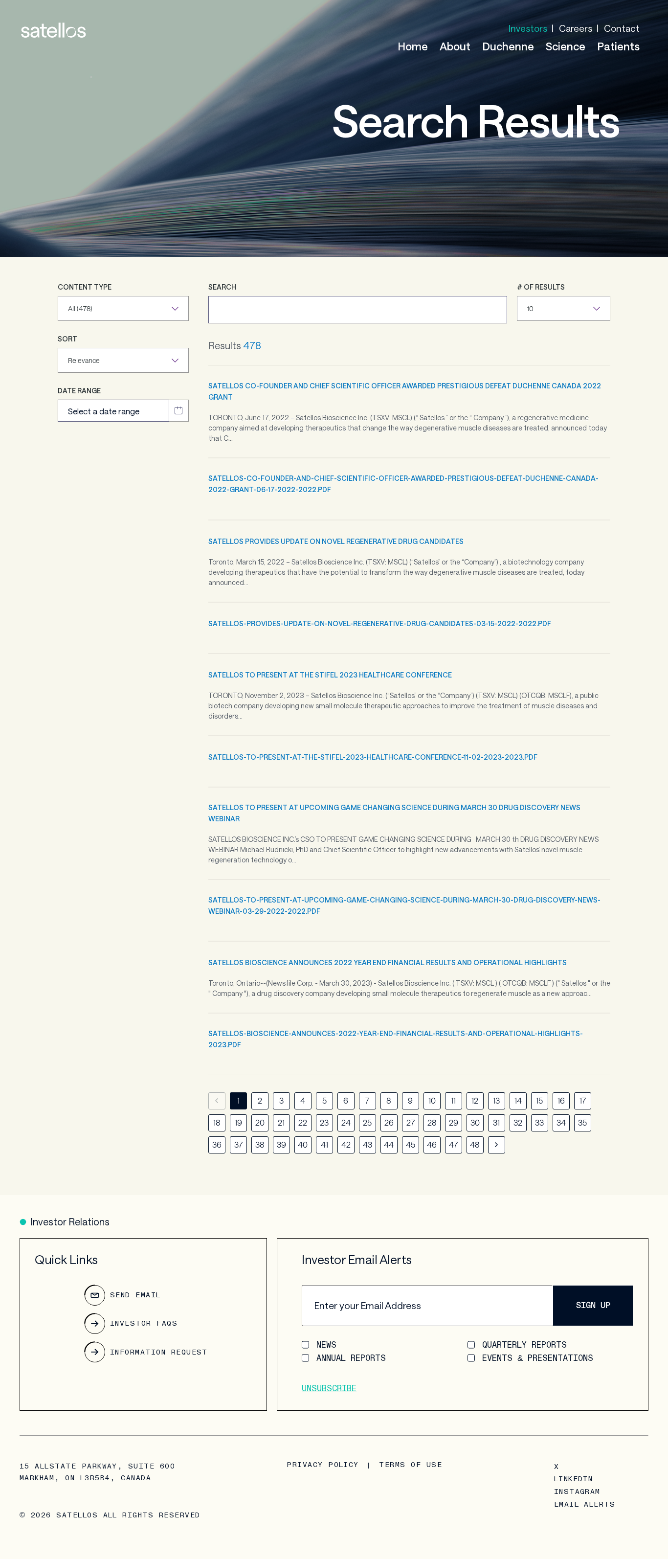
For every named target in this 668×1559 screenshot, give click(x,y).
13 (496, 1100)
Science (565, 46)
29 (453, 1122)
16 (561, 1100)
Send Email (135, 1295)
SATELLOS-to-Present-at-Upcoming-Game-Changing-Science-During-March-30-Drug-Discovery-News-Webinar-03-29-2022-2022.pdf (404, 905)
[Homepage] (54, 30)
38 (260, 1144)
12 (474, 1100)
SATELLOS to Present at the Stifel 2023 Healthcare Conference (330, 675)
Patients (618, 46)
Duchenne (508, 46)
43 (367, 1144)
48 (475, 1144)
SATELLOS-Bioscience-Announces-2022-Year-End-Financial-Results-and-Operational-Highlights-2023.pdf (395, 1039)
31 (496, 1122)
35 (582, 1122)
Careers (575, 28)
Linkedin (573, 1479)
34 (561, 1122)
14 (518, 1100)
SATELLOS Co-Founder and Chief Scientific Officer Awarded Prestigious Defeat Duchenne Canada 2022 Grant (404, 391)
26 (389, 1122)
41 (324, 1144)
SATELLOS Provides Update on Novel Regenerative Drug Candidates (336, 541)
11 (453, 1100)
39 (281, 1144)
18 (217, 1122)
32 (517, 1122)
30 (475, 1122)
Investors (528, 28)
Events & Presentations (537, 1358)
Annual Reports (351, 1358)
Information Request (159, 1352)
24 (346, 1122)
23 (324, 1122)
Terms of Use (410, 1464)
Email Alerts (585, 1504)
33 (539, 1122)
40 (303, 1144)
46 (432, 1144)
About (455, 46)
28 (432, 1122)
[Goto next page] (496, 1144)
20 (260, 1122)
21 (281, 1122)
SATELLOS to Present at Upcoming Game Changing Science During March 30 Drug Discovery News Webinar (394, 813)
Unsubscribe (329, 1388)
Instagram (577, 1491)
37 (238, 1144)
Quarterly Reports (524, 1345)
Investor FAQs (144, 1323)
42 (346, 1144)
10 (432, 1100)
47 (453, 1144)
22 (302, 1122)
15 (539, 1100)
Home (413, 46)
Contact (622, 28)
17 (582, 1100)
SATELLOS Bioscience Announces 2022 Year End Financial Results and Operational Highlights (387, 962)
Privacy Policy (323, 1464)
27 (410, 1122)
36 (217, 1144)
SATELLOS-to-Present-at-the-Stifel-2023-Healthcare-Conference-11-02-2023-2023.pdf (372, 757)
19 (238, 1122)
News (326, 1345)
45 (410, 1144)
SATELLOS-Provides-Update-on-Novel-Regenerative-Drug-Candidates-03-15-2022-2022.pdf (379, 623)
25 (367, 1122)
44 (389, 1144)
